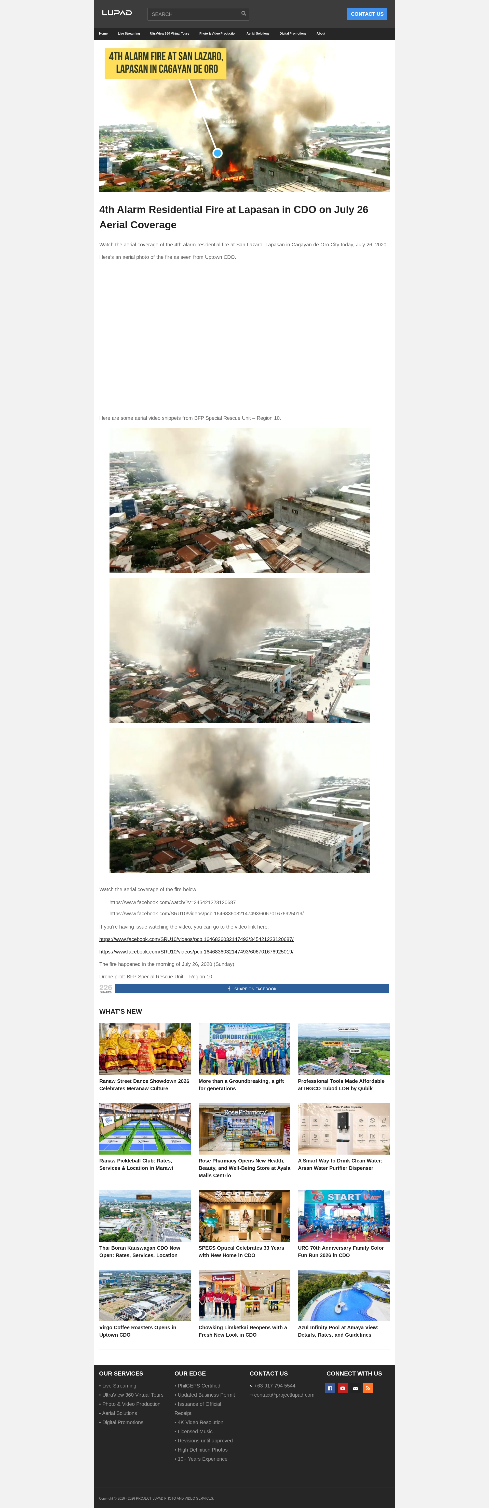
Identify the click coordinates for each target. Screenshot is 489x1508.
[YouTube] (343, 1388)
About (321, 33)
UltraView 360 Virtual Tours (169, 33)
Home (103, 33)
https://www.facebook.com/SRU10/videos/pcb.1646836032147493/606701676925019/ (196, 951)
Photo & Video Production (217, 33)
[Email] (355, 1388)
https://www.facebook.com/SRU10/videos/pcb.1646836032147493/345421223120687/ (196, 939)
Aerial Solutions (258, 33)
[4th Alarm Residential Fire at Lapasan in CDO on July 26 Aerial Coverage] (145, 1049)
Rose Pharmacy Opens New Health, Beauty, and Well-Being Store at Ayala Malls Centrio (244, 1168)
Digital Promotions (293, 33)
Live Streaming (129, 33)
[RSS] (368, 1388)
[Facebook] (330, 1388)
